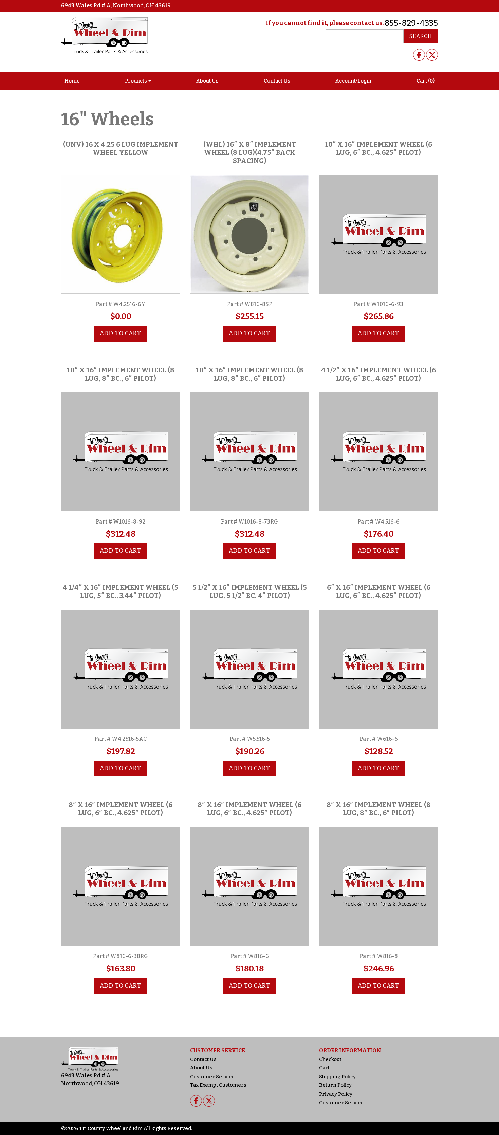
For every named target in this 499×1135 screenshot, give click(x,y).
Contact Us (277, 81)
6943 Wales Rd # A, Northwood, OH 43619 (116, 5)
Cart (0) (426, 81)
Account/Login (353, 81)
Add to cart (120, 333)
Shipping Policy (337, 1077)
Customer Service (212, 1077)
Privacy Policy (335, 1094)
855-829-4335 (411, 23)
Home (72, 81)
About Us (207, 81)
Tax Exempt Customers (218, 1085)
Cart (324, 1068)
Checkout (330, 1059)
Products (136, 81)
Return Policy (335, 1085)
